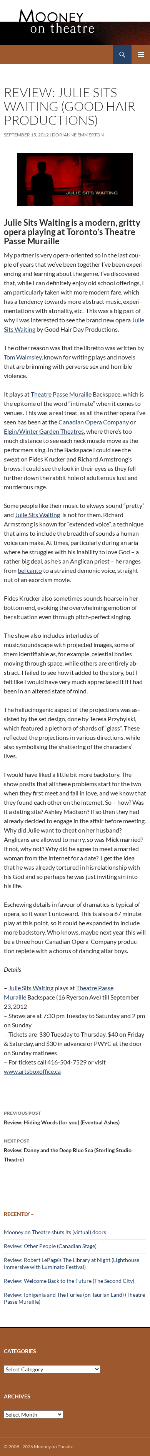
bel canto (30, 570)
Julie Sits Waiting (37, 514)
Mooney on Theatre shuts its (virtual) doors (55, 1232)
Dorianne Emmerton (78, 135)
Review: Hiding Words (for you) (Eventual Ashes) (62, 1118)
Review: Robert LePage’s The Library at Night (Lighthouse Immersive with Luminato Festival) (71, 1263)
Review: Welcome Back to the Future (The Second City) (69, 1280)
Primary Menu (141, 54)
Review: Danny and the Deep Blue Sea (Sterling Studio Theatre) (68, 1150)
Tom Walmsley (23, 357)
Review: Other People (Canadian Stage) (50, 1246)
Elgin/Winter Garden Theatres (44, 431)
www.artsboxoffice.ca (32, 1071)
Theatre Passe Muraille (61, 394)
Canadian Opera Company (93, 422)
